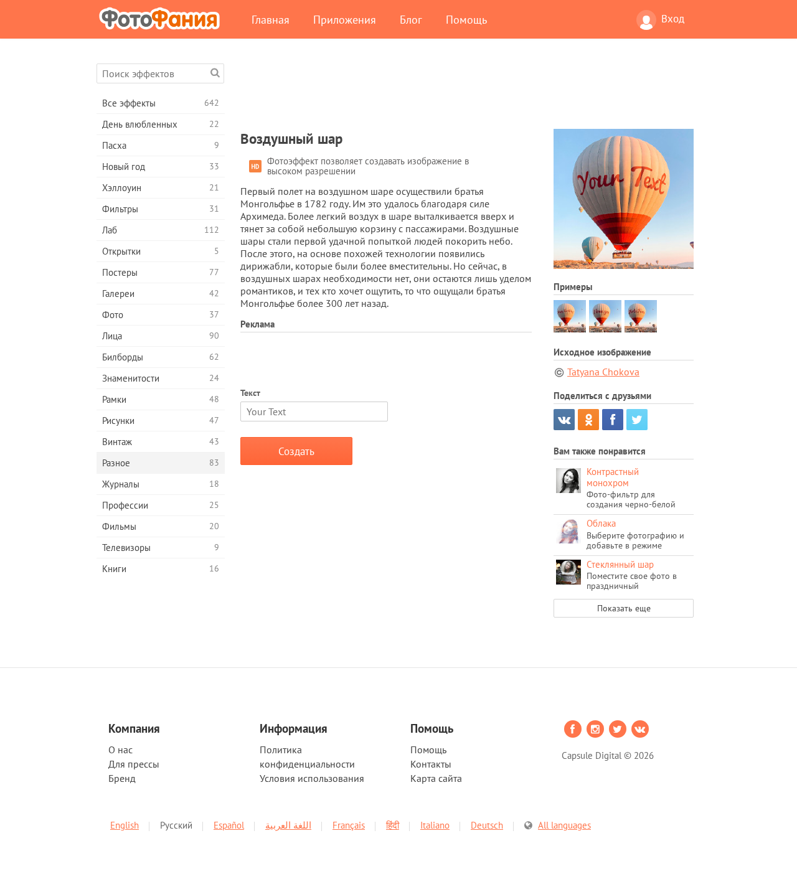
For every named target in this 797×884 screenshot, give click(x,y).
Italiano (435, 825)
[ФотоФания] (162, 18)
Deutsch (487, 825)
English (124, 825)
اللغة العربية (288, 825)
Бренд (122, 778)
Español (229, 825)
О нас (120, 749)
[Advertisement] (467, 91)
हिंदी (392, 825)
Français (348, 825)
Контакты (430, 764)
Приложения (344, 19)
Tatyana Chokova (603, 371)
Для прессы (133, 764)
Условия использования (312, 778)
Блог (411, 19)
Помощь (466, 19)
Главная (271, 19)
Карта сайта (436, 778)
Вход (672, 19)
